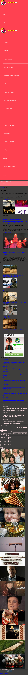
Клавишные (8, 116)
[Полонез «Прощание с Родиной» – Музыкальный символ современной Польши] (12, 639)
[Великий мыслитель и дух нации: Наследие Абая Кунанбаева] (10, 301)
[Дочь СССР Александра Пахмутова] (12, 521)
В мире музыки (8, 59)
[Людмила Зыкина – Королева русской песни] (12, 609)
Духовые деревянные (10, 100)
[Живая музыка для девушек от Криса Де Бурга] (12, 580)
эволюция (2, 434)
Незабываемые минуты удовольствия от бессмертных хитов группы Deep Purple (15, 221)
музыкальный (15, 432)
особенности (24, 432)
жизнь (10, 427)
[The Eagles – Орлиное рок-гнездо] (12, 463)
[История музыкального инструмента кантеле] (12, 653)
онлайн (19, 432)
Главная (2, 187)
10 (0, 441)
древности (7, 427)
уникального (24, 433)
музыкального (6, 432)
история (3, 430)
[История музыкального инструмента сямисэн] (12, 624)
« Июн (1, 447)
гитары (4, 427)
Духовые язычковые (10, 141)
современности (14, 433)
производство (5, 433)
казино (8, 429)
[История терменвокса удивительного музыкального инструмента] (12, 551)
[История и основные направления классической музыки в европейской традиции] (10, 328)
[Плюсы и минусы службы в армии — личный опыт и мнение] (10, 287)
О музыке (5, 50)
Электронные (8, 108)
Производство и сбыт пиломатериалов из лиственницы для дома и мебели (13, 276)
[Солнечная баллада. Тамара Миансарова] (12, 595)
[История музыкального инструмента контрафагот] (12, 565)
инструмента (21, 427)
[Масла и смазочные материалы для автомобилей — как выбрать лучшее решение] (12, 536)
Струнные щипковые (10, 125)
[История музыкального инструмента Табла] (12, 668)
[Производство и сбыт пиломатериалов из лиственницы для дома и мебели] (10, 274)
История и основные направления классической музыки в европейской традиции (14, 330)
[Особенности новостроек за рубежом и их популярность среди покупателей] (12, 477)
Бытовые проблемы (10, 166)
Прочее (5, 158)
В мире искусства (8, 67)
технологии (19, 433)
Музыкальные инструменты (11, 75)
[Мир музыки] (9, 5)
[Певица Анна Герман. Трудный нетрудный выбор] (12, 492)
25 (2, 444)
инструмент (14, 427)
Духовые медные (9, 92)
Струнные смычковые (10, 83)
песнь (1, 433)
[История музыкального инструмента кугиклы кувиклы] (12, 507)
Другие (7, 150)
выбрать (1, 427)
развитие (9, 433)
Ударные (7, 133)
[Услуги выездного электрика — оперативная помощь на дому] (10, 314)
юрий (6, 434)
